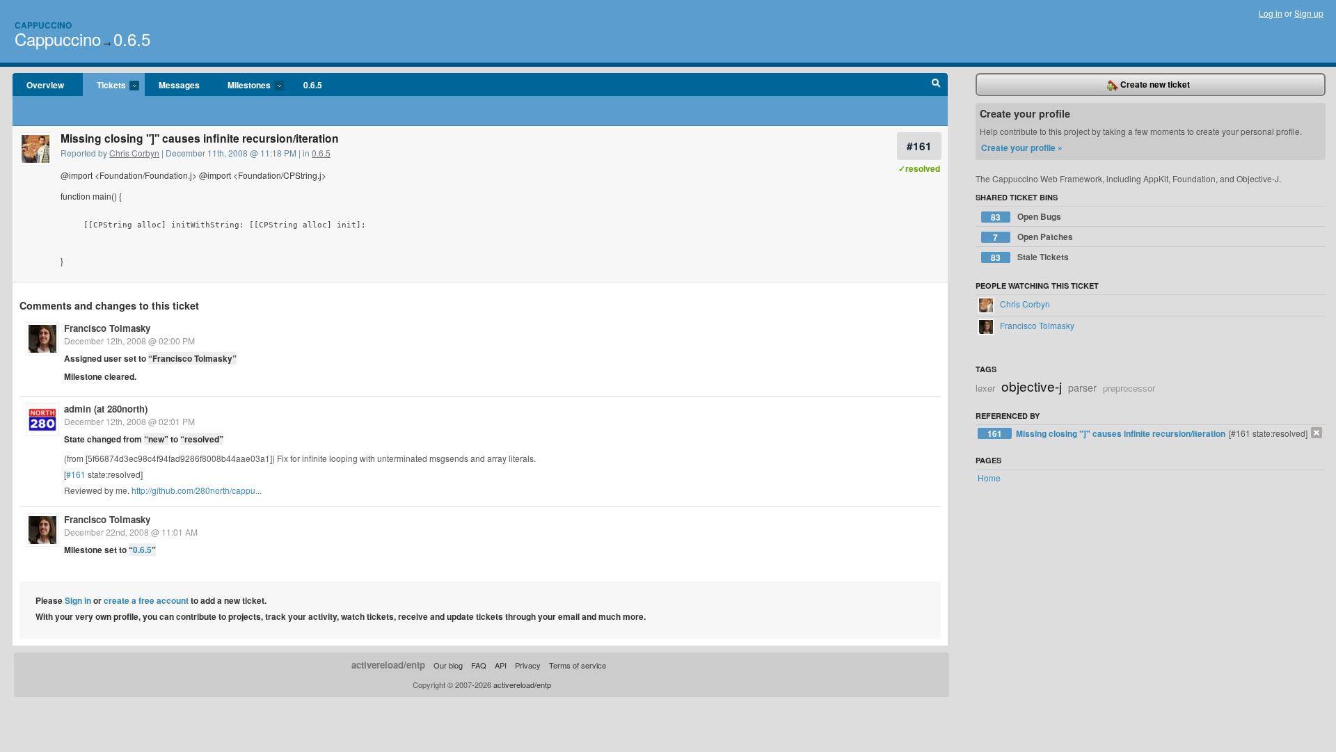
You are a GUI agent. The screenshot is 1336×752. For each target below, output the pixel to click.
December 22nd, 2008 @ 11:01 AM (131, 532)
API (501, 665)
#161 (919, 146)
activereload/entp (388, 664)
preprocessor (1129, 387)
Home (989, 477)
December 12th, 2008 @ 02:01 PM (129, 421)
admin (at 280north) (106, 408)
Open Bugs (1026, 216)
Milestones (242, 86)
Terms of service (577, 665)
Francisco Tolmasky (107, 328)
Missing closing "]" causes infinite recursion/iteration (1121, 433)
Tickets (104, 86)
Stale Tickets (1030, 257)
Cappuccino (43, 25)
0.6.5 (131, 38)
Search (936, 85)
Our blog (448, 665)
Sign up (1308, 13)
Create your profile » (1022, 147)
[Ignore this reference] (1316, 432)
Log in (1270, 13)
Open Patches (1033, 236)
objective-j (1031, 385)
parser (1082, 387)
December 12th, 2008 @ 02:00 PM (129, 340)
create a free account (146, 600)
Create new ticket (1154, 84)
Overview (45, 85)
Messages (179, 85)
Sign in (78, 600)
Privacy (528, 665)
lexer (985, 387)
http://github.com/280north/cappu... (197, 490)
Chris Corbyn (134, 153)
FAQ (478, 665)
